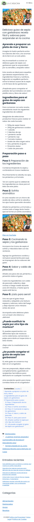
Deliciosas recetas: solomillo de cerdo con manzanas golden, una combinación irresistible (16, 483)
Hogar (5, 507)
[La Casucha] (10, 3)
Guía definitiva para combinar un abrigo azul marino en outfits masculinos (16, 465)
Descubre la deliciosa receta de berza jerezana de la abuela (14, 474)
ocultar (18, 389)
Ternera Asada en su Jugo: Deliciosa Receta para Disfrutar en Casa (16, 449)
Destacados (10, 434)
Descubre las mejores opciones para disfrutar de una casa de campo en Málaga (16, 469)
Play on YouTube (9, 235)
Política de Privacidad (17, 517)
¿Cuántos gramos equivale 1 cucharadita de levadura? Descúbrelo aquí (15, 440)
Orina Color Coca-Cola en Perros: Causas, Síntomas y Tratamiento (16, 478)
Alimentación (7, 501)
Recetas (5, 510)
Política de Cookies (20, 519)
